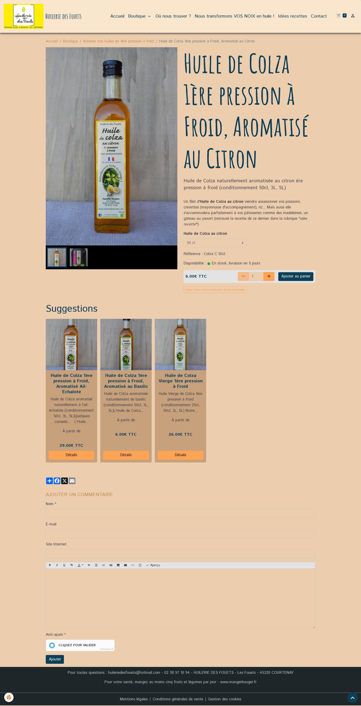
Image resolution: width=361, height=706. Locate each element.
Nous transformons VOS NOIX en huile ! (234, 16)
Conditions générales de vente (178, 699)
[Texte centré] (96, 565)
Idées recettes (292, 16)
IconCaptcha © (106, 649)
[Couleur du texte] (80, 565)
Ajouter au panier (295, 276)
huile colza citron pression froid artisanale (215, 289)
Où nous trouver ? (173, 16)
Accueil (117, 16)
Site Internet (56, 544)
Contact (319, 16)
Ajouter (55, 659)
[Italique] (57, 565)
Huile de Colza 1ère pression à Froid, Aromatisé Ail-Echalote (72, 383)
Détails (71, 455)
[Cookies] (9, 697)
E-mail (51, 524)
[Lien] (103, 565)
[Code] (133, 565)
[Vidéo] (125, 565)
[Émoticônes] (140, 565)
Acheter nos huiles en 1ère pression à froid (118, 41)
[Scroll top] (352, 697)
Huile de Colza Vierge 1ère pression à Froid (181, 381)
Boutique (137, 16)
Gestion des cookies (224, 699)
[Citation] (89, 565)
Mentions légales (134, 699)
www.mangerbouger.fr (238, 682)
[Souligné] (64, 565)
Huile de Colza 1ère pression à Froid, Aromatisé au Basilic (126, 381)
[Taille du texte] (71, 565)
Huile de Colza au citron (205, 233)
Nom (49, 504)
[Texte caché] (111, 565)
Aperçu (154, 565)
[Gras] (49, 565)
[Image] (118, 565)
